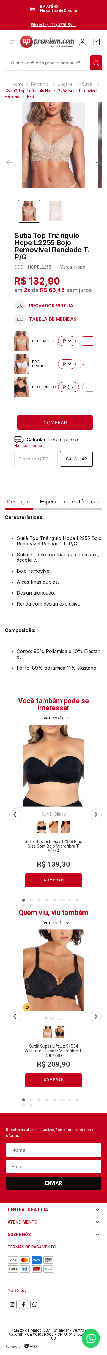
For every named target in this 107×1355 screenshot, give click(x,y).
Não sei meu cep (30, 445)
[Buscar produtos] (96, 62)
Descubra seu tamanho (53, 306)
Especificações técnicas (69, 501)
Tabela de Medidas (53, 319)
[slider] (53, 145)
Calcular (76, 458)
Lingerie (65, 84)
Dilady (60, 814)
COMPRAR (55, 422)
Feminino (39, 84)
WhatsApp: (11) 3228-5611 (53, 25)
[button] (12, 42)
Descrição (19, 501)
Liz (60, 1018)
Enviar (53, 1183)
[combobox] (53, 62)
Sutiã (87, 84)
